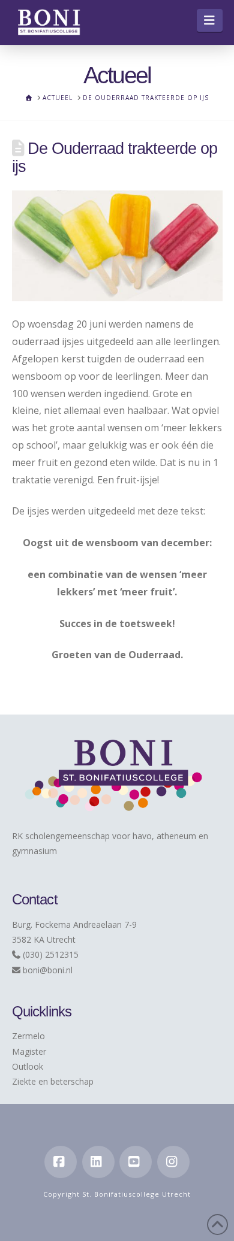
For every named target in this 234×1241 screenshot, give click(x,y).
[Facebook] (60, 1162)
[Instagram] (173, 1162)
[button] (210, 20)
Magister (29, 1051)
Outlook (27, 1066)
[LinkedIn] (98, 1162)
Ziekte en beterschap (53, 1081)
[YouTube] (135, 1162)
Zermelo (28, 1036)
